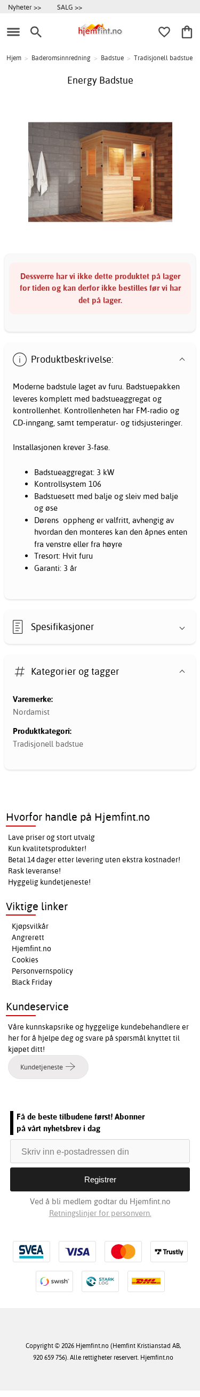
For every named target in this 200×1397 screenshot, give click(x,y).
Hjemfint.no (31, 948)
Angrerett (28, 937)
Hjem (13, 58)
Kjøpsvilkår (30, 926)
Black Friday (32, 982)
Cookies (25, 960)
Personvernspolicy (42, 971)
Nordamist (31, 712)
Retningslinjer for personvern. (100, 1213)
